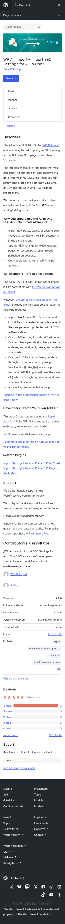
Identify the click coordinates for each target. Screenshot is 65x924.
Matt (8, 851)
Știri (5, 794)
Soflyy (14, 585)
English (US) (55, 634)
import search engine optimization (45, 648)
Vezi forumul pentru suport (19, 768)
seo (58, 669)
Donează (41, 829)
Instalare (12, 108)
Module (38, 800)
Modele (39, 806)
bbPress (10, 857)
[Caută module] (38, 26)
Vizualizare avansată (15, 678)
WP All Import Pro (37, 533)
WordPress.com (14, 845)
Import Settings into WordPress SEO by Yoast (31, 463)
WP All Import (16, 69)
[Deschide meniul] (59, 5)
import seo (55, 655)
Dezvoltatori (10, 829)
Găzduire (8, 800)
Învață (7, 817)
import (57, 642)
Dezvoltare (13, 117)
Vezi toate (55, 735)
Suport (11, 125)
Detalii (10, 91)
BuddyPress (12, 863)
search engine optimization (47, 662)
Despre (7, 788)
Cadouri (40, 834)
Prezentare (41, 788)
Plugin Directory (12, 15)
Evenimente (41, 823)
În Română (17, 878)
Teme (37, 794)
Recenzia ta (10, 735)
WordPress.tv (13, 834)
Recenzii (12, 100)
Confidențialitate (13, 806)
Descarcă (11, 78)
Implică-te (40, 817)
